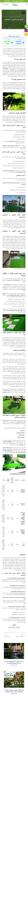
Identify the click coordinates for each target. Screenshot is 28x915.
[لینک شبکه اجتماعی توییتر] (21, 1)
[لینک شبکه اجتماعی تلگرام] (13, 1)
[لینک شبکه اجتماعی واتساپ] (15, 1)
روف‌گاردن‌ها (17, 70)
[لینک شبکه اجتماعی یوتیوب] (18, 1)
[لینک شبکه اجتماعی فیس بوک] (23, 1)
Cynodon (17, 141)
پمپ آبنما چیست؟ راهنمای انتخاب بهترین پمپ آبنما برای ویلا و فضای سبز (14, 662)
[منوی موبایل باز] (26, 4)
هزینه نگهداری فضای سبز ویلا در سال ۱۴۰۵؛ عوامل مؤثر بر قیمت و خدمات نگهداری (14, 691)
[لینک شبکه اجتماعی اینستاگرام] (20, 1)
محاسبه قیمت (7, 1)
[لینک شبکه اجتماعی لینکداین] (16, 1)
